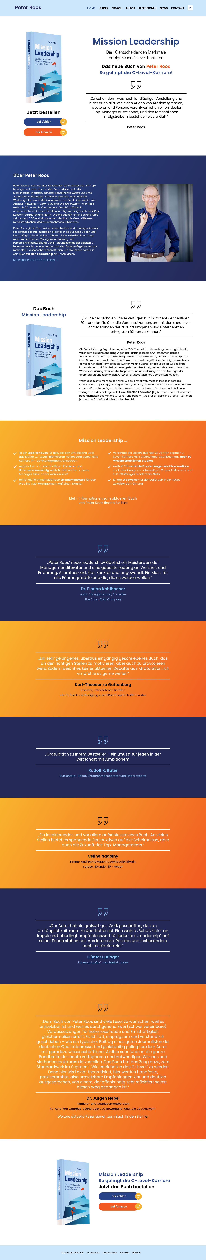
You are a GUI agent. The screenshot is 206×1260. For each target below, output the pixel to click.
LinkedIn (136, 1252)
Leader (103, 8)
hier (124, 503)
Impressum (93, 1252)
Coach (117, 8)
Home (91, 8)
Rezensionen (147, 8)
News (164, 8)
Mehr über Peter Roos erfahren (34, 260)
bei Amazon (44, 132)
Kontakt (177, 8)
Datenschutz (110, 1252)
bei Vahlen (44, 121)
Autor (130, 8)
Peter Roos (28, 7)
